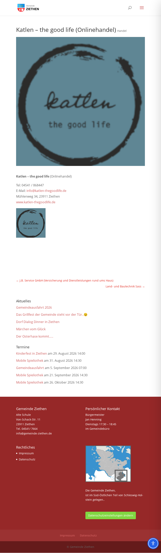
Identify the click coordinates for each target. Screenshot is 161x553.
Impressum (26, 453)
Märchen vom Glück (31, 329)
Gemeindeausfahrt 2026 (34, 307)
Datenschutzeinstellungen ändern (110, 515)
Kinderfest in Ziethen (31, 353)
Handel (122, 31)
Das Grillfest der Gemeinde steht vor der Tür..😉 (52, 314)
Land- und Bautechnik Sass (125, 286)
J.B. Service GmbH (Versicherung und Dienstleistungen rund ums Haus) (64, 280)
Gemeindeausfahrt (30, 368)
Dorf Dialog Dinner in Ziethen (37, 322)
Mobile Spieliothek (29, 360)
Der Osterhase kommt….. (34, 336)
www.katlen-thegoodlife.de (35, 202)
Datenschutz (27, 459)
